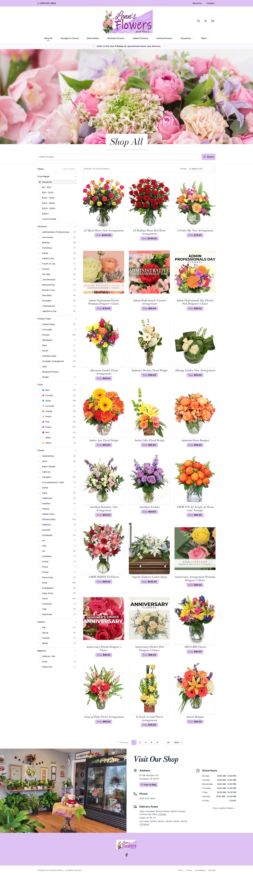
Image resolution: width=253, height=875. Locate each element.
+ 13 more (144, 824)
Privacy (189, 870)
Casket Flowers (140, 38)
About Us (197, 3)
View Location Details (223, 808)
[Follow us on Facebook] (126, 854)
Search (210, 156)
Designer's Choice (70, 38)
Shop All (48, 38)
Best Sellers (93, 38)
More (204, 38)
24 (168, 742)
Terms (180, 870)
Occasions (185, 38)
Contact (210, 3)
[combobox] (202, 169)
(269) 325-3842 (48, 3)
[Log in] (205, 21)
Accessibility (200, 870)
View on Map (149, 784)
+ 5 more (162, 814)
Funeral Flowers (164, 38)
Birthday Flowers (115, 38)
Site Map (212, 870)
